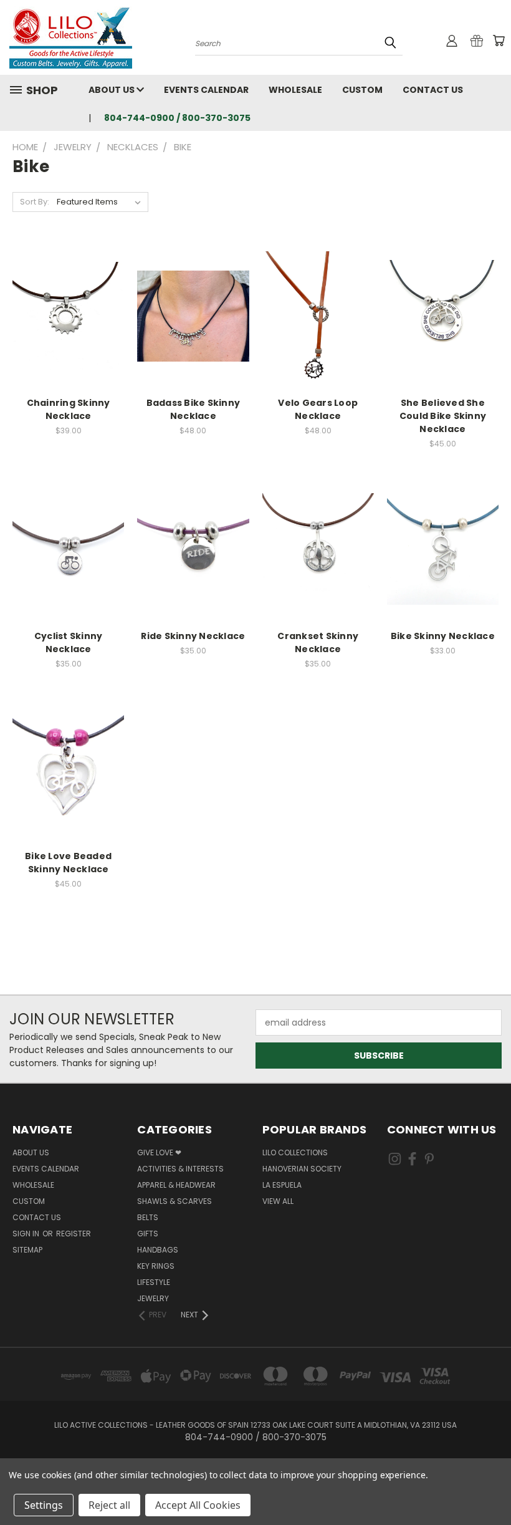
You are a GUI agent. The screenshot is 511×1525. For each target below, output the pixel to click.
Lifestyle (153, 1282)
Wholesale (295, 90)
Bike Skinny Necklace (443, 636)
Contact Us (433, 90)
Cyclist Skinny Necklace (68, 642)
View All (278, 1201)
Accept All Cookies (198, 1505)
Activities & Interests (180, 1168)
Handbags (157, 1249)
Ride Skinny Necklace (193, 636)
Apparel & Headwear (176, 1185)
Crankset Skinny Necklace (317, 642)
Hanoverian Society (301, 1168)
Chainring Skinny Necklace (68, 409)
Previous (492, 1486)
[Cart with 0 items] (498, 40)
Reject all (109, 1505)
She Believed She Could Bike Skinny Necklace (442, 416)
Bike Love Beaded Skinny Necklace (68, 862)
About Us (112, 90)
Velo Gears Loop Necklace (318, 409)
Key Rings (155, 1266)
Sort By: (34, 202)
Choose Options (68, 325)
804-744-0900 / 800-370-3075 (177, 118)
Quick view (68, 302)
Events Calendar (206, 90)
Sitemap (27, 1249)
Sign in (26, 1233)
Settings (43, 1505)
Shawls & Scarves (174, 1201)
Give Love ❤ (159, 1152)
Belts (147, 1217)
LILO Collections (295, 1152)
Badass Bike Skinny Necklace (193, 409)
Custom (362, 90)
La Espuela (282, 1185)
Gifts (147, 1233)
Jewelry (153, 1298)
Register (73, 1233)
